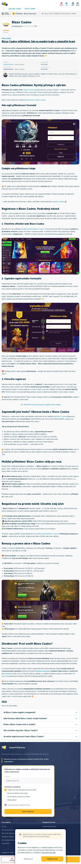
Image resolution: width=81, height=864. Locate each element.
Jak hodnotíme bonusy (10, 833)
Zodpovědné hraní (49, 826)
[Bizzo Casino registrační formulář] (40, 327)
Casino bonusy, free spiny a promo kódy (21, 790)
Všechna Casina (15, 9)
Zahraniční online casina (35, 100)
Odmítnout (28, 859)
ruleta (19, 673)
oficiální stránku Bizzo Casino (32, 229)
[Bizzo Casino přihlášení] (40, 141)
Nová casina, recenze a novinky (18, 796)
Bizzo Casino (30, 9)
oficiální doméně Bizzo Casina (47, 534)
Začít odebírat (28, 811)
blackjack (8, 673)
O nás (4, 826)
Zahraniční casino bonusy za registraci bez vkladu (42, 404)
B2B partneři (11, 800)
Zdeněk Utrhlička (8, 64)
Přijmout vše (52, 859)
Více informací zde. (48, 852)
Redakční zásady (8, 837)
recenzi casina (58, 201)
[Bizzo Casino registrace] (40, 256)
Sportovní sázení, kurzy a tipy (17, 793)
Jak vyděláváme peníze (10, 840)
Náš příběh (6, 843)
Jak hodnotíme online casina (12, 830)
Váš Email (7, 776)
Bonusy (12, 860)
